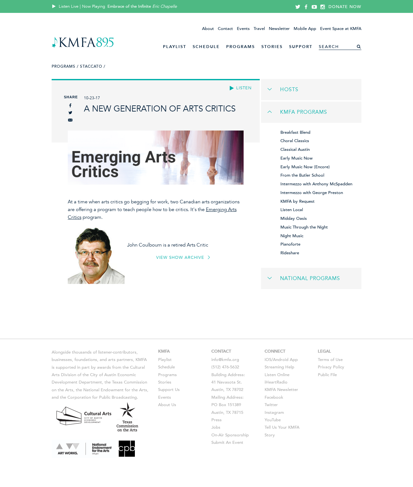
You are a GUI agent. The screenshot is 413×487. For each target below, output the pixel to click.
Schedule (206, 46)
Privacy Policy (331, 367)
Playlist (174, 46)
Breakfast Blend (295, 132)
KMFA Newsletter (281, 389)
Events (243, 28)
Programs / (65, 66)
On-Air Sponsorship (230, 435)
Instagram (274, 412)
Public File (327, 374)
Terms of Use (330, 359)
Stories (272, 46)
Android (280, 359)
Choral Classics (294, 140)
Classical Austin (295, 149)
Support (300, 46)
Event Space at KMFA (340, 28)
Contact (225, 28)
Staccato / (93, 66)
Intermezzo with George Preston (311, 192)
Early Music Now (296, 158)
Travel (259, 28)
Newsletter (279, 28)
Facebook (274, 397)
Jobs (215, 427)
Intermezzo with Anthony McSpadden (316, 184)
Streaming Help (279, 367)
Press (216, 420)
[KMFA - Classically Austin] (83, 46)
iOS (268, 359)
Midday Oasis (293, 218)
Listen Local (291, 209)
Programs (240, 46)
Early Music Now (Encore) (305, 167)
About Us (167, 404)
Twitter (271, 404)
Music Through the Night (304, 227)
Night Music (291, 236)
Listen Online (277, 374)
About (208, 28)
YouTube (273, 420)
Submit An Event (227, 442)
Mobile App (305, 28)
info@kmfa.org (225, 359)
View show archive (181, 257)
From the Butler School (302, 175)
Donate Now (344, 6)
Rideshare (289, 253)
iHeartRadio (276, 382)
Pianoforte (290, 244)
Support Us (169, 389)
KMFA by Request (297, 201)
